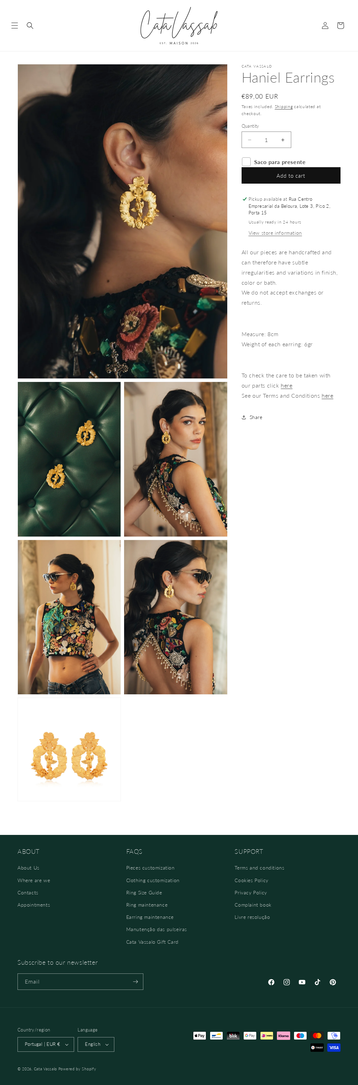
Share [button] (256, 417)
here (286, 385)
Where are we (33, 880)
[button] (14, 25)
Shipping (284, 106)
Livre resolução (252, 917)
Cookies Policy (251, 880)
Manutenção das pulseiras (156, 929)
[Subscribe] (135, 981)
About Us (28, 868)
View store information (275, 233)
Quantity (250, 126)
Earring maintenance (150, 917)
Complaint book (253, 905)
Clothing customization (153, 880)
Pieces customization (150, 868)
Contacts (27, 892)
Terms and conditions (259, 868)
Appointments (33, 905)
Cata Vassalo (45, 1068)
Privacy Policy (251, 892)
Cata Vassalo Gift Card (152, 942)
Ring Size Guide (144, 892)
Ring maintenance (147, 905)
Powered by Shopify (77, 1068)
